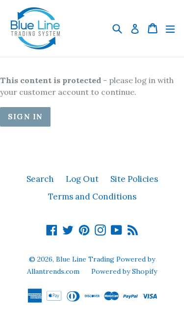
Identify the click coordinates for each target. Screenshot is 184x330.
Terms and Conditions (92, 196)
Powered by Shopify (124, 271)
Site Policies (134, 179)
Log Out (82, 179)
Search (40, 179)
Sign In (25, 116)
